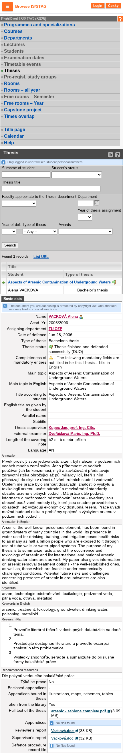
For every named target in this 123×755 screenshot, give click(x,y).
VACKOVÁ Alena (63, 316)
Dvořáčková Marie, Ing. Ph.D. (74, 433)
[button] (7, 6)
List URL (41, 257)
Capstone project (22, 109)
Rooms (12, 83)
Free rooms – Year (23, 103)
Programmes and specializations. (40, 24)
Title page (14, 129)
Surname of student (18, 168)
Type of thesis (34, 224)
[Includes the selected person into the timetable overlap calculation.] (81, 316)
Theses (12, 70)
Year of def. (11, 224)
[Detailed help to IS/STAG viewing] (118, 155)
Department (87, 196)
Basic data (12, 299)
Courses (13, 31)
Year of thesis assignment (99, 210)
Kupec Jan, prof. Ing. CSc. (72, 427)
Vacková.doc (63, 731)
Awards (65, 224)
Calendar (14, 136)
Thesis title (11, 182)
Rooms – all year (22, 90)
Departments (18, 38)
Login (97, 6)
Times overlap (19, 116)
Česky (113, 6)
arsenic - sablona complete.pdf (79, 711)
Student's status (64, 168)
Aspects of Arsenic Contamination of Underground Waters (59, 282)
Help (9, 142)
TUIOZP (55, 329)
